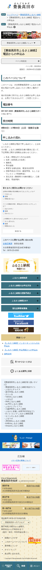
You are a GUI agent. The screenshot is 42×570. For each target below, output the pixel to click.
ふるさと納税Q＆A (20, 301)
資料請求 (8, 354)
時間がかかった (10, 226)
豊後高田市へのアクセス (14, 522)
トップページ (12, 15)
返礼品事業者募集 (19, 308)
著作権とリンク (11, 546)
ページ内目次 (21, 61)
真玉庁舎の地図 (33, 497)
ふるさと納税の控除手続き (20, 293)
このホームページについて (16, 542)
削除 (14, 27)
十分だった (8, 194)
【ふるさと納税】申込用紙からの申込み (21, 350)
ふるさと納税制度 (19, 278)
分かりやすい (9, 209)
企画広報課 (7, 244)
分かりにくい (9, 213)
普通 (6, 196)
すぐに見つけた (10, 221)
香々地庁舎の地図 (32, 508)
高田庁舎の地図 (33, 486)
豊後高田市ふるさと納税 (30, 15)
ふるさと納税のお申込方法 (20, 286)
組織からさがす (11, 538)
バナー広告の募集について (21, 460)
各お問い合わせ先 (12, 554)
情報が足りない (10, 199)
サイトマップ (10, 550)
